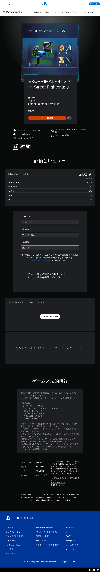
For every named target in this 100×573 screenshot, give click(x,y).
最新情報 (37, 12)
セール (55, 12)
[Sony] (94, 572)
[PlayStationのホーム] (44, 4)
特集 (47, 12)
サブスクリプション (70, 12)
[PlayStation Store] (13, 12)
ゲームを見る (87, 12)
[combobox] (50, 222)
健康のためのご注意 (58, 483)
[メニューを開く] (3, 4)
